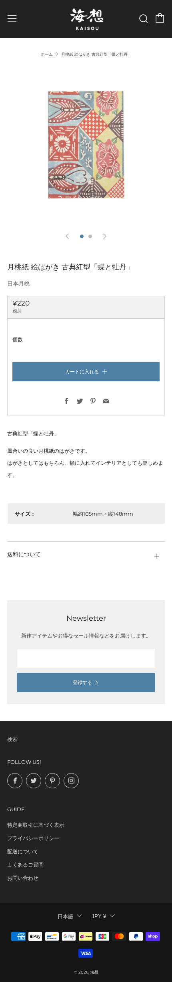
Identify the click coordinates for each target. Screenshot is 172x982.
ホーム (47, 54)
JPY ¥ (99, 916)
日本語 (65, 916)
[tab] (82, 236)
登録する (82, 682)
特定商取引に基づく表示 (35, 825)
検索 (12, 739)
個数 (17, 339)
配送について (22, 851)
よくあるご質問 (25, 864)
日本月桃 (18, 283)
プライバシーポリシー (33, 838)
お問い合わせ (22, 878)
